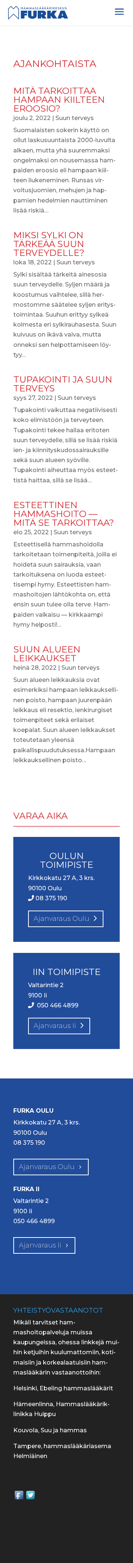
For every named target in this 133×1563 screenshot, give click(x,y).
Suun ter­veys (74, 118)
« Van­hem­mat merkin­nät (50, 785)
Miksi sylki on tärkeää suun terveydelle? (49, 244)
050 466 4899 (56, 1005)
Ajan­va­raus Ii (55, 1026)
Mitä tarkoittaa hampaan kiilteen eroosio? (59, 99)
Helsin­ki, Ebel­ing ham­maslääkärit (63, 1388)
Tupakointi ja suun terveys (62, 384)
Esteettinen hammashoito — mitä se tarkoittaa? (63, 514)
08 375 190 (50, 898)
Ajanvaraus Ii (40, 1245)
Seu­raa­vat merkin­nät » (86, 795)
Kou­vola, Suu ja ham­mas (50, 1430)
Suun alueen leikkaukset (47, 653)
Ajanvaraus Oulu (47, 1167)
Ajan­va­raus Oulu (61, 919)
